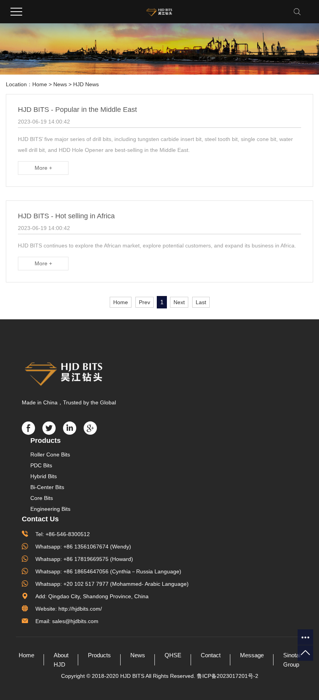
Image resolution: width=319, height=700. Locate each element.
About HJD (61, 660)
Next (179, 302)
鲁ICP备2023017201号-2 (227, 676)
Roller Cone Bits (50, 454)
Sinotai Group (291, 660)
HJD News (86, 84)
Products (99, 655)
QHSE (173, 655)
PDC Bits (41, 465)
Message (252, 655)
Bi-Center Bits (47, 487)
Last (201, 302)
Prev (144, 302)
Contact (211, 655)
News (60, 84)
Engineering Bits (50, 509)
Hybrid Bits (43, 476)
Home (39, 84)
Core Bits (41, 498)
